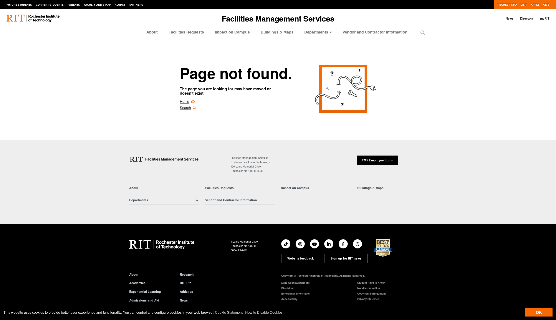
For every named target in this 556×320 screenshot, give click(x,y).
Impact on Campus (232, 32)
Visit (524, 5)
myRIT (544, 18)
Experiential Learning (145, 291)
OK (539, 312)
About (152, 32)
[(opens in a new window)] (285, 243)
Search (185, 107)
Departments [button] (316, 32)
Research (187, 274)
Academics (137, 283)
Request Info (507, 5)
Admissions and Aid (144, 300)
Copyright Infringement (371, 293)
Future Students (19, 5)
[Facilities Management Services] (164, 159)
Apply (535, 5)
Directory (527, 18)
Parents (74, 5)
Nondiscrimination (368, 288)
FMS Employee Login (377, 160)
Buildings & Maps (277, 32)
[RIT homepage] (33, 18)
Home (184, 101)
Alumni (120, 5)
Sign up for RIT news (346, 258)
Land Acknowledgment (295, 283)
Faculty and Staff (97, 5)
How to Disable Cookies (264, 312)
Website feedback (300, 258)
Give (546, 5)
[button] (423, 32)
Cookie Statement (229, 312)
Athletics (186, 291)
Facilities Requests (186, 32)
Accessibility (289, 299)
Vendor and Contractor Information (375, 32)
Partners (136, 5)
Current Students (50, 5)
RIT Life (185, 283)
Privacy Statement (368, 299)
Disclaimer (288, 288)
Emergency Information (295, 293)
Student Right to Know (371, 283)
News (510, 18)
